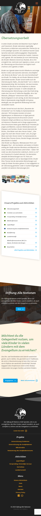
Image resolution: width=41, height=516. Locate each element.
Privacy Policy (20, 492)
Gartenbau (20, 467)
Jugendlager (20, 461)
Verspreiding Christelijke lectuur (20, 464)
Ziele (19, 309)
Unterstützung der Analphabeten (20, 444)
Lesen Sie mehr (19, 431)
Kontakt (20, 489)
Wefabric (25, 509)
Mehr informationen (28, 380)
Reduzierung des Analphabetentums (20, 450)
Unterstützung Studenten (20, 441)
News (20, 486)
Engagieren (9, 381)
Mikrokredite (20, 447)
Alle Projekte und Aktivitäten (24, 250)
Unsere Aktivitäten (20, 480)
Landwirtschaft (20, 470)
